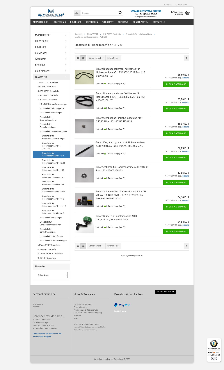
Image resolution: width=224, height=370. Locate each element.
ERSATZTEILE (159, 22)
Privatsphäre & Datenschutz (86, 310)
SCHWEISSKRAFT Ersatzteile (50, 254)
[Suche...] (120, 13)
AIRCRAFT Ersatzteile (46, 86)
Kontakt (36, 307)
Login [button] (168, 5)
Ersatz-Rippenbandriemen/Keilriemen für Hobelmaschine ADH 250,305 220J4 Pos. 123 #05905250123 (120, 72)
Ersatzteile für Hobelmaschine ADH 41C (53, 211)
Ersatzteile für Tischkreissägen (53, 240)
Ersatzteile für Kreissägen (51, 217)
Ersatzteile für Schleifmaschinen (47, 230)
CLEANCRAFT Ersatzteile (48, 91)
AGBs (76, 318)
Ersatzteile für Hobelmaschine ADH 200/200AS (51, 146)
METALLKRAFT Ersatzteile (48, 245)
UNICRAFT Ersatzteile (46, 258)
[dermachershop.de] (51, 13)
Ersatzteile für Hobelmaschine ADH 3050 (53, 190)
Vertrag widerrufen (165, 292)
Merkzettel (182, 5)
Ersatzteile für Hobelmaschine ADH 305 (53, 183)
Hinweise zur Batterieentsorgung (88, 313)
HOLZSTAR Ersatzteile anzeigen (53, 104)
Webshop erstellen (102, 359)
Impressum (38, 304)
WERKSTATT (108, 22)
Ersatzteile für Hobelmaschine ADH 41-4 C (54, 204)
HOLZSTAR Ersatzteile (47, 100)
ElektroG (77, 315)
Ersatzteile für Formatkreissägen (47, 125)
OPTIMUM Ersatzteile (46, 249)
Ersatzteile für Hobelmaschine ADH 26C (53, 176)
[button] (78, 58)
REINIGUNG (123, 22)
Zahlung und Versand (83, 304)
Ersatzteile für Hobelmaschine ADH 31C (53, 197)
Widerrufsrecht (80, 307)
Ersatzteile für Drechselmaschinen (48, 118)
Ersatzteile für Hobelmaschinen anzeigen (53, 137)
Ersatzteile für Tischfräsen (51, 236)
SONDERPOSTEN (140, 22)
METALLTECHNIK (40, 22)
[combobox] (96, 58)
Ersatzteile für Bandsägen (51, 113)
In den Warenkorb (176, 84)
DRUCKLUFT (75, 22)
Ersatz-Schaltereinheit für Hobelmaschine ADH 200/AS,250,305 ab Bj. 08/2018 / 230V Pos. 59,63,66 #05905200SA (121, 195)
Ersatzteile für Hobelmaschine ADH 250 (53, 154)
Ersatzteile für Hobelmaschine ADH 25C (53, 168)
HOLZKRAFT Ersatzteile (47, 95)
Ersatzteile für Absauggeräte (52, 108)
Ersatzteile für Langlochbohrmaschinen (50, 223)
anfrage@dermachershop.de (45, 328)
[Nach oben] (215, 365)
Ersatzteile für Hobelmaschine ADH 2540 (53, 161)
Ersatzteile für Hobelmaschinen (53, 131)
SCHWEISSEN (92, 22)
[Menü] (219, 340)
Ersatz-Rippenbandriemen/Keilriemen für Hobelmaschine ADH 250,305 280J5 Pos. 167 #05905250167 (120, 97)
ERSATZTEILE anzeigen (47, 82)
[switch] (214, 358)
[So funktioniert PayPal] (122, 305)
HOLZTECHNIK (59, 22)
